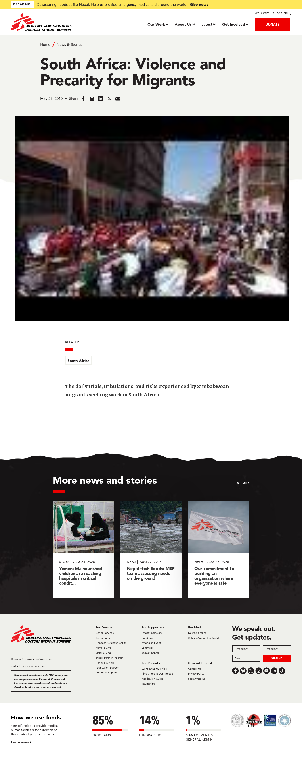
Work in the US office (154, 668)
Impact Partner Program (109, 657)
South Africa (78, 360)
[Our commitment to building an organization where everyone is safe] (218, 549)
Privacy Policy (196, 673)
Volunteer (147, 647)
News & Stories (69, 44)
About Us (183, 24)
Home (45, 44)
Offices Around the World (203, 638)
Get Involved (233, 24)
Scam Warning (196, 678)
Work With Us (264, 13)
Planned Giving (105, 662)
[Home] (46, 22)
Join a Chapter (150, 652)
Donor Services (105, 632)
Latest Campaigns (152, 632)
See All (242, 483)
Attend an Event (151, 642)
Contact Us (194, 668)
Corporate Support (107, 672)
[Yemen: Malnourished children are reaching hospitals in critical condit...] (83, 549)
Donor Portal (103, 638)
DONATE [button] (272, 24)
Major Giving (103, 652)
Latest (206, 24)
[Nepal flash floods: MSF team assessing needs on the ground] (151, 549)
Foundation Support (107, 667)
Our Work (156, 24)
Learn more (20, 742)
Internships (148, 683)
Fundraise (147, 638)
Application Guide (152, 678)
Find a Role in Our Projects (157, 673)
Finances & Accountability (111, 642)
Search (282, 13)
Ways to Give (103, 647)
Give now (198, 4)
